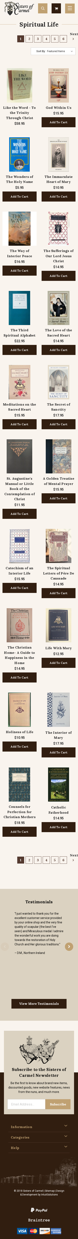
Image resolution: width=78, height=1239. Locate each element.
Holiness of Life (19, 732)
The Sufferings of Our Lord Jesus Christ (58, 256)
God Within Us (58, 107)
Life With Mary (58, 648)
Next (73, 34)
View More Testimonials (39, 1004)
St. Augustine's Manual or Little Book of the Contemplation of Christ (19, 488)
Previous (5, 947)
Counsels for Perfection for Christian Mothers (20, 812)
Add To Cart (58, 122)
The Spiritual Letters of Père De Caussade (58, 573)
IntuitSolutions (49, 1194)
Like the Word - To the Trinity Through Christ (19, 112)
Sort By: (41, 51)
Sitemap (49, 1190)
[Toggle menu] (70, 8)
